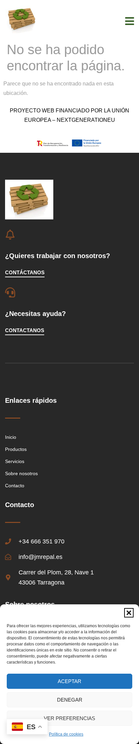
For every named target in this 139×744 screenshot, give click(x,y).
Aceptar (69, 681)
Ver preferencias (69, 718)
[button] (129, 612)
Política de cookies (66, 734)
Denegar (69, 700)
